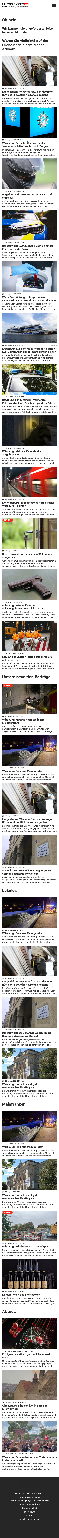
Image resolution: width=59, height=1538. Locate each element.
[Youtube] (37, 1484)
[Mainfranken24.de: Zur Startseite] (15, 5)
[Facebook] (22, 1484)
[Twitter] (29, 1484)
